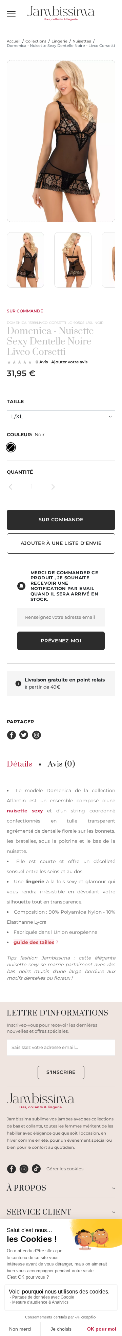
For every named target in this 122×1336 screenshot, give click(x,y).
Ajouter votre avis (69, 361)
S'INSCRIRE (61, 1072)
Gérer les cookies (64, 1168)
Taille (15, 402)
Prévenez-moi (61, 641)
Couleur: (26, 435)
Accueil (13, 41)
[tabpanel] (61, 883)
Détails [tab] (19, 764)
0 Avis (42, 361)
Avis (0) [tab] (61, 764)
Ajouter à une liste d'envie (61, 543)
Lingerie (59, 41)
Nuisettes (82, 41)
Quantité (20, 472)
